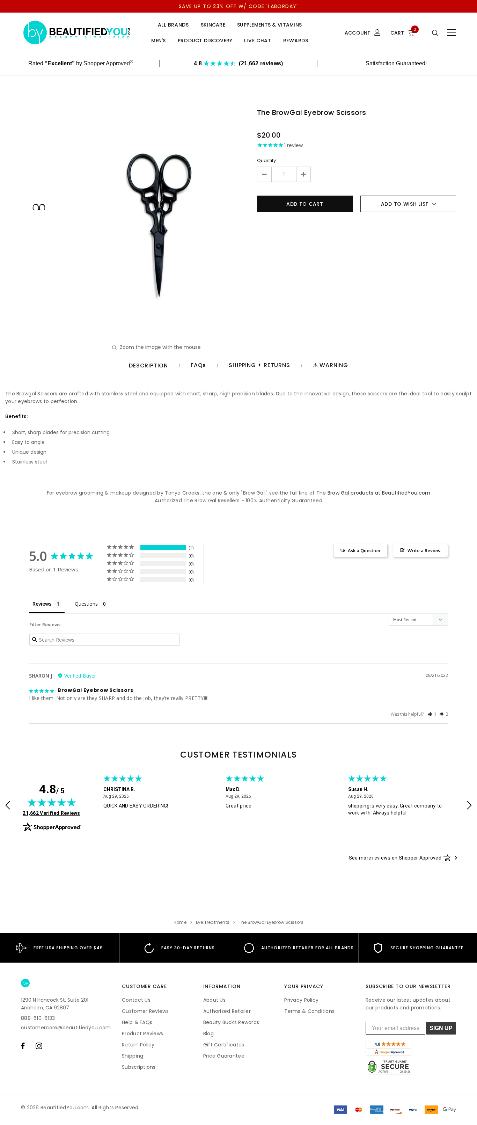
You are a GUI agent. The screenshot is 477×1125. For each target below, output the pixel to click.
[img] (51, 802)
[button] (432, 714)
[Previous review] (7, 806)
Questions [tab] (86, 603)
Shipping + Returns (259, 365)
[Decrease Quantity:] (264, 174)
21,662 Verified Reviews (51, 813)
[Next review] (469, 806)
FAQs (198, 365)
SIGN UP (441, 1028)
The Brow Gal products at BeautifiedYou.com (373, 492)
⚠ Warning (330, 365)
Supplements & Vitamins (269, 25)
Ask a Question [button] (364, 550)
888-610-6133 (38, 1018)
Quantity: (267, 160)
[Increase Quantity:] (303, 174)
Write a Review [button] (424, 550)
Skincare (213, 25)
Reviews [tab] (41, 603)
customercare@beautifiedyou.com (66, 1027)
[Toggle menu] (451, 33)
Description (148, 366)
